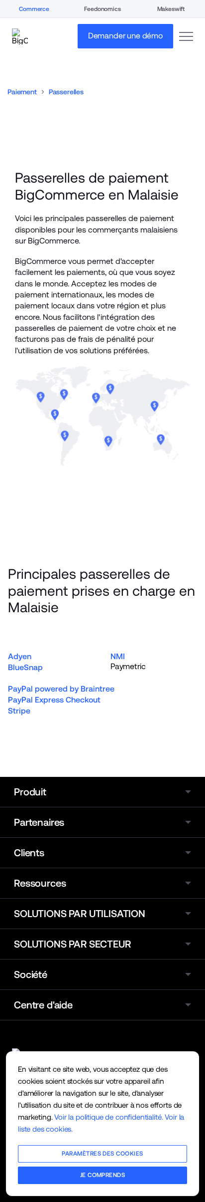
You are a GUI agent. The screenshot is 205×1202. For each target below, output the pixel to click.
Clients (29, 853)
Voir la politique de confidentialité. (108, 1117)
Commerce (34, 8)
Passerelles (66, 92)
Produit (30, 792)
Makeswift (171, 8)
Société (30, 974)
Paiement (22, 92)
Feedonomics (102, 8)
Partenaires (39, 822)
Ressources (40, 883)
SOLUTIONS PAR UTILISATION (79, 914)
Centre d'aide (43, 1005)
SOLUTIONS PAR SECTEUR (72, 944)
